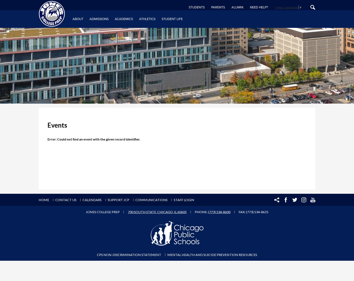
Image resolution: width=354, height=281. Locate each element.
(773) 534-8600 (219, 212)
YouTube (312, 199)
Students (197, 7)
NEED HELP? (259, 7)
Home (44, 200)
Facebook (285, 199)
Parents (218, 7)
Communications (151, 200)
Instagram (303, 199)
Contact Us (65, 200)
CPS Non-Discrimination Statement (129, 255)
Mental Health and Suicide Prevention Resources (212, 255)
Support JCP (118, 200)
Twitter (294, 199)
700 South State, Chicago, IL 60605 (157, 212)
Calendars (92, 200)
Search (312, 7)
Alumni (237, 7)
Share (276, 199)
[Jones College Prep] (52, 14)
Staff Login (184, 200)
